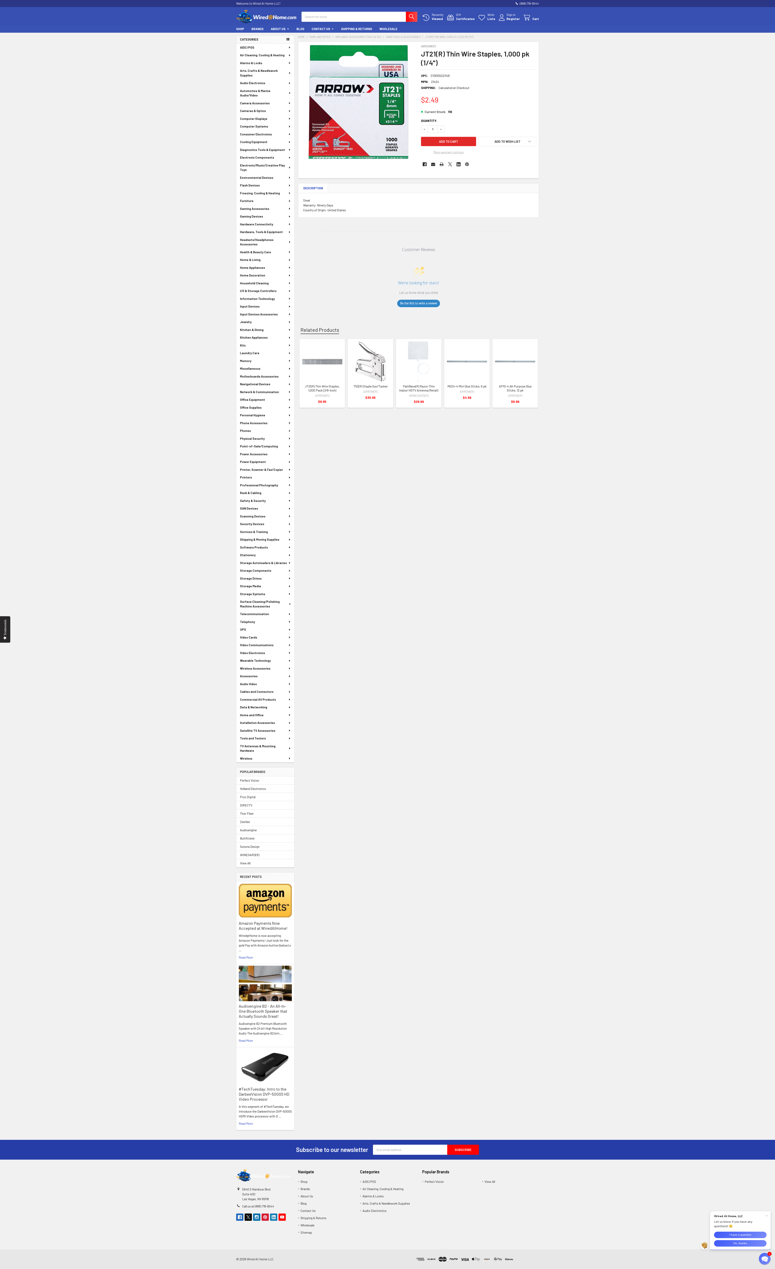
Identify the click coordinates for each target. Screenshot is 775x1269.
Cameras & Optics (253, 111)
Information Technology (257, 298)
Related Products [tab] (320, 330)
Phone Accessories (253, 423)
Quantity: (429, 121)
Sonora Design (250, 846)
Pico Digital (248, 797)
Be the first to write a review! (418, 303)
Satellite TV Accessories (257, 730)
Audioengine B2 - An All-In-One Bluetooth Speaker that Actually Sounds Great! (263, 1011)
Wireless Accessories (255, 668)
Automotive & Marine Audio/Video (255, 93)
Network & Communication (259, 392)
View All (245, 863)
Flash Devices (250, 185)
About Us (278, 29)
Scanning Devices (252, 516)
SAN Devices (249, 508)
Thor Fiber (247, 813)
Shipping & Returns (356, 29)
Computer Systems (254, 126)
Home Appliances (252, 267)
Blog (300, 29)
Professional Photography (259, 485)
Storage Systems (252, 594)
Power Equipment (253, 462)
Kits (243, 345)
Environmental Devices (256, 177)
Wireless (246, 758)
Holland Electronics (253, 789)
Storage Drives (251, 578)
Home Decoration (252, 275)
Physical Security (252, 438)
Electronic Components (257, 157)
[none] (358, 102)
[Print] (441, 164)
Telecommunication (254, 614)
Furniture (246, 201)
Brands (257, 29)
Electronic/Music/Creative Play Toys (262, 167)
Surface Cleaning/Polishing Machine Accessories (260, 604)
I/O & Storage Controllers (258, 291)
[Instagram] (256, 1217)
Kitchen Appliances (254, 337)
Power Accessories (253, 454)
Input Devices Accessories (259, 314)
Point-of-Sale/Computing (259, 446)
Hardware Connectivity (256, 224)
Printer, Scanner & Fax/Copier (261, 469)
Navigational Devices (255, 384)
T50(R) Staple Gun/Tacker (370, 386)
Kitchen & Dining (252, 330)
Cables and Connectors (256, 691)
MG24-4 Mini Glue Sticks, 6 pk (467, 386)
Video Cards (248, 637)
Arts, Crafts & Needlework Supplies (259, 73)
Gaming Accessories (254, 208)
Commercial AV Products (258, 699)
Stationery (248, 555)
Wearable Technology (255, 660)
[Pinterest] (467, 164)
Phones (245, 430)
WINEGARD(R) (249, 855)
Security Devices (252, 524)
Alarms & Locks (251, 63)
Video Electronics (252, 653)
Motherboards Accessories (259, 376)
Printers (246, 477)
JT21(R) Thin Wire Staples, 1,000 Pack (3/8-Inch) (322, 388)
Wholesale (388, 29)
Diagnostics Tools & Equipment (262, 150)
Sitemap (306, 1232)
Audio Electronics (252, 83)
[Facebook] (424, 164)
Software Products (254, 547)
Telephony (247, 622)
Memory (245, 361)
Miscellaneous (250, 368)
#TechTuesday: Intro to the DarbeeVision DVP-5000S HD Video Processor (264, 1094)
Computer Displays (253, 118)
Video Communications (256, 645)
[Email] (433, 164)
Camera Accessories (255, 103)
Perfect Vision (249, 780)
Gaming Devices (251, 216)
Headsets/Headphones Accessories (256, 242)
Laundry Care (249, 353)
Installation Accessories (257, 723)
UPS (243, 629)
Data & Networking (253, 707)
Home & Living (250, 260)
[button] (507, 141)
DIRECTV (246, 805)
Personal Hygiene (252, 415)
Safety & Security (253, 501)
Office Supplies (251, 407)
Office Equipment (252, 399)
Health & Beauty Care (255, 252)
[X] (450, 164)
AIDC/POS (247, 47)
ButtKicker (247, 838)
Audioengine (248, 830)
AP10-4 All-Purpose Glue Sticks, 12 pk (515, 388)
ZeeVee (245, 822)
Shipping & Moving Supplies (259, 539)
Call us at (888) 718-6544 (258, 1206)
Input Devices (250, 306)
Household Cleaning (254, 283)
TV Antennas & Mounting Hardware (257, 748)
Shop (240, 29)
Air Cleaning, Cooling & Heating (262, 55)
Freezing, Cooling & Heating (260, 193)
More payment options (448, 152)
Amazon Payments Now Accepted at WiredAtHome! (263, 926)
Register (513, 19)
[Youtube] (282, 1217)
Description (313, 188)
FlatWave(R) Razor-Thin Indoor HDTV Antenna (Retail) (418, 388)
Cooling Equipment (253, 142)
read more (246, 957)
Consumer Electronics (256, 134)
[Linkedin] (458, 164)
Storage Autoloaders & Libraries (263, 563)
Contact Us (321, 29)
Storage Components (255, 570)
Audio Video (248, 684)
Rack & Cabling (250, 493)
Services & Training (254, 532)
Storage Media (250, 586)
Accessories (249, 676)
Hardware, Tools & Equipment (261, 232)
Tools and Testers (253, 738)
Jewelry (246, 322)
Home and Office (252, 715)
